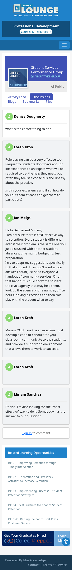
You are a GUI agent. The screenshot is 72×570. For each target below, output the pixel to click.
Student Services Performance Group (47, 69)
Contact (34, 565)
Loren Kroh (23, 147)
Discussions (41, 97)
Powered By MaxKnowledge (25, 560)
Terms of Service (55, 565)
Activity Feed (17, 97)
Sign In (27, 433)
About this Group (47, 76)
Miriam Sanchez (27, 394)
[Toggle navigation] (64, 45)
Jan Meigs (22, 217)
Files (49, 101)
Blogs (12, 101)
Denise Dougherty (29, 116)
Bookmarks (31, 101)
